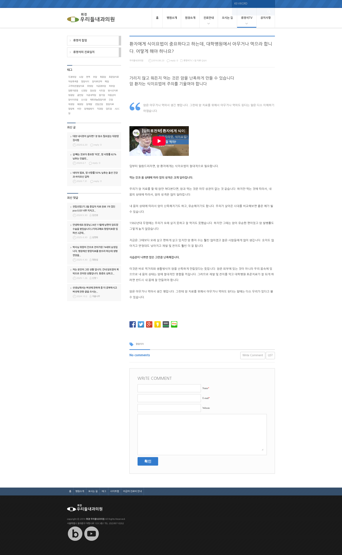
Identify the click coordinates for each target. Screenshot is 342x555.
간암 (111, 100)
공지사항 (265, 17)
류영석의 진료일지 (84, 52)
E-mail (206, 398)
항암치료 (110, 104)
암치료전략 (97, 82)
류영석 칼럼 (80, 40)
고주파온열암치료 (76, 86)
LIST (270, 355)
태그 (104, 491)
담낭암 (93, 91)
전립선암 (99, 104)
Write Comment (252, 355)
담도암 (109, 109)
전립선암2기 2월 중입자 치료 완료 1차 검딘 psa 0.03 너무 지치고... (94, 209)
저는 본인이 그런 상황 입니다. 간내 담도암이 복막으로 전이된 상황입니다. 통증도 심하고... (96, 271)
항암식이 (140, 344)
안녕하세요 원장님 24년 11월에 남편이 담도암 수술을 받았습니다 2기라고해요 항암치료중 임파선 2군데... (95, 229)
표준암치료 (114, 77)
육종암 (103, 77)
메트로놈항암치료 (98, 100)
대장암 (71, 104)
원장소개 (190, 17)
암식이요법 (73, 100)
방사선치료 (113, 91)
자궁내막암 (91, 95)
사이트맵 (114, 491)
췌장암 (80, 104)
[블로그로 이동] (75, 541)
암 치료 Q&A (200, 61)
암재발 (89, 104)
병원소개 (172, 17)
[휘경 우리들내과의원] (91, 18)
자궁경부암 (101, 86)
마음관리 (112, 95)
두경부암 (72, 77)
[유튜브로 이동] (91, 541)
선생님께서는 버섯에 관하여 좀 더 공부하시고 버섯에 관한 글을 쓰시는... (95, 290)
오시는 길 (227, 17)
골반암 (80, 95)
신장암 (84, 91)
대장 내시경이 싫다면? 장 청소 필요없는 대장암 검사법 (96, 138)
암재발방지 (89, 109)
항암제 (71, 109)
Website (206, 408)
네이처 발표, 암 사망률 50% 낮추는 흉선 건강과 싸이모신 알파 (95, 175)
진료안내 (208, 17)
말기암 (102, 95)
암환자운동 (73, 91)
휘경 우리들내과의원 (95, 519)
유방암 (90, 86)
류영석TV (246, 17)
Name (205, 388)
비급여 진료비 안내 (132, 491)
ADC (117, 109)
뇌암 (81, 77)
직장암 (100, 109)
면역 (88, 77)
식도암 (102, 91)
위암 (95, 77)
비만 (79, 109)
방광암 (71, 95)
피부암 (112, 86)
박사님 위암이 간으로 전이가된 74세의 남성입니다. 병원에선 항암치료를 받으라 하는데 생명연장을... (95, 251)
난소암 (84, 100)
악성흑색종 (73, 82)
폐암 (107, 82)
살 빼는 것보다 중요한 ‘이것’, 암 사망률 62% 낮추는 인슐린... (94, 156)
